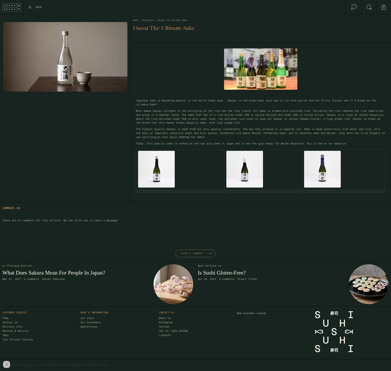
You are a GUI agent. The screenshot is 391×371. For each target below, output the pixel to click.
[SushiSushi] (12, 7)
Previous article (19, 265)
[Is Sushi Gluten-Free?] (369, 284)
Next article (207, 265)
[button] (369, 7)
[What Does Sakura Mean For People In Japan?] (173, 284)
